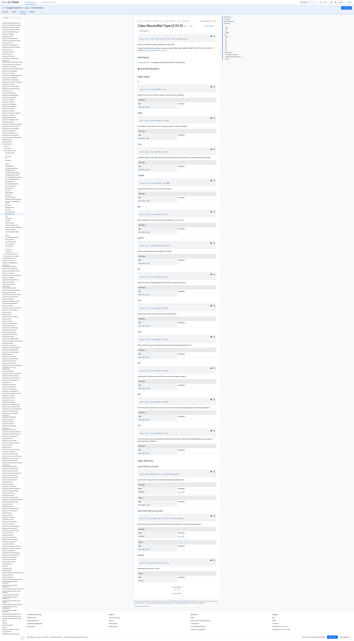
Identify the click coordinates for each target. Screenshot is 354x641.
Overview (5, 12)
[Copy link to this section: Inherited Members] (161, 69)
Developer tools (158, 21)
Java (26, 8)
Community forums (114, 617)
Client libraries (37, 8)
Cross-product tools (48, 2)
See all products (31, 617)
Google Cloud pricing (33, 620)
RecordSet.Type (144, 107)
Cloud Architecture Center (198, 626)
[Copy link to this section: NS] (142, 269)
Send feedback (209, 26)
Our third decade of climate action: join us (76, 637)
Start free (346, 8)
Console (324, 2)
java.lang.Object (143, 62)
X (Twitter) (275, 623)
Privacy (39, 637)
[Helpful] (212, 21)
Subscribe (332, 637)
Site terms (46, 637)
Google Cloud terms (56, 637)
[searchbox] (12, 17)
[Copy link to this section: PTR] (143, 301)
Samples (32, 12)
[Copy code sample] (214, 36)
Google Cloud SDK (14, 8)
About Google (31, 637)
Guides (14, 12)
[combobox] (308, 2)
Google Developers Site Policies (163, 603)
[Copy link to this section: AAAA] (144, 113)
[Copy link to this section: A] (141, 82)
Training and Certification (198, 629)
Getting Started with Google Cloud (200, 620)
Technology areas (30, 2)
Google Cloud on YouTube (279, 626)
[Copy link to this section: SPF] (142, 363)
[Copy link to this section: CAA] (143, 144)
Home (139, 21)
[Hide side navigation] (22, 638)
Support (111, 620)
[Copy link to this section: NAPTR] (145, 238)
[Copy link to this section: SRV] (143, 394)
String (180, 492)
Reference (23, 12)
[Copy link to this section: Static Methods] (155, 461)
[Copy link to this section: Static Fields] (152, 77)
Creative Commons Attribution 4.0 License (184, 601)
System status (113, 626)
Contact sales (31, 626)
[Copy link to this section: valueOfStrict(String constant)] (165, 511)
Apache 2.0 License (139, 603)
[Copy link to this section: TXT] (142, 426)
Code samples (195, 623)
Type (140, 580)
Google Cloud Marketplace (34, 623)
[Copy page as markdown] (191, 26)
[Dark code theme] (211, 36)
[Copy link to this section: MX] (142, 207)
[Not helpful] (215, 21)
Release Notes (113, 623)
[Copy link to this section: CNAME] (146, 176)
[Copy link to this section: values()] (146, 555)
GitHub (192, 617)
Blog (273, 617)
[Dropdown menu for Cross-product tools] (57, 2)
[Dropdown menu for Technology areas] (38, 2)
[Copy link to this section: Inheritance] (151, 58)
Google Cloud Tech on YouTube (281, 629)
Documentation (147, 21)
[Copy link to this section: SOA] (143, 332)
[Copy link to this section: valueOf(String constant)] (160, 467)
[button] (12, 144)
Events (274, 620)
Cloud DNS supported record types (155, 50)
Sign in (350, 2)
